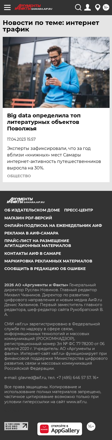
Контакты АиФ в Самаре (32, 253)
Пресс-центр (78, 210)
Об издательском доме (32, 210)
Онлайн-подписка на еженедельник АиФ (53, 225)
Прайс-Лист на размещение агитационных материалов (37, 243)
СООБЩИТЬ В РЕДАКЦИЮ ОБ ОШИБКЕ (45, 268)
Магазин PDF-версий (28, 218)
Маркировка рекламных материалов (48, 261)
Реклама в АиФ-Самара (31, 233)
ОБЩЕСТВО (19, 176)
